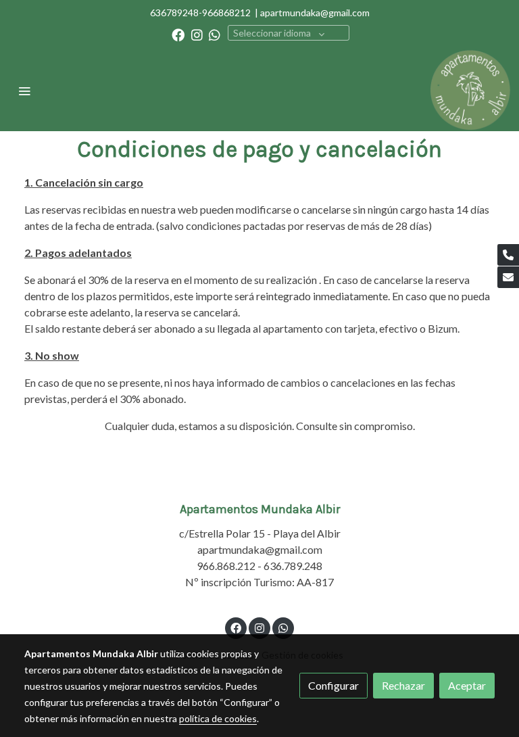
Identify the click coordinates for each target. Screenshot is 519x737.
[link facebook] (178, 34)
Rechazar (403, 685)
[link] (470, 90)
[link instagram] (197, 34)
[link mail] (508, 277)
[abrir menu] (24, 90)
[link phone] (508, 255)
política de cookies (218, 718)
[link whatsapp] (214, 34)
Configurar (333, 685)
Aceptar (467, 685)
